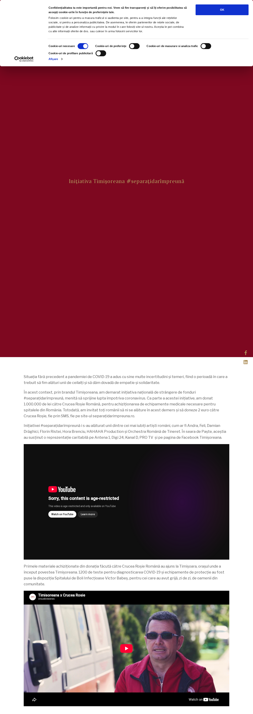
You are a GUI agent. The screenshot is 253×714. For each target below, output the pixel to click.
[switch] (134, 46)
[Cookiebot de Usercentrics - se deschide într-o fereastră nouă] (24, 59)
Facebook (245, 352)
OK (222, 9)
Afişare (53, 59)
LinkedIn (245, 361)
